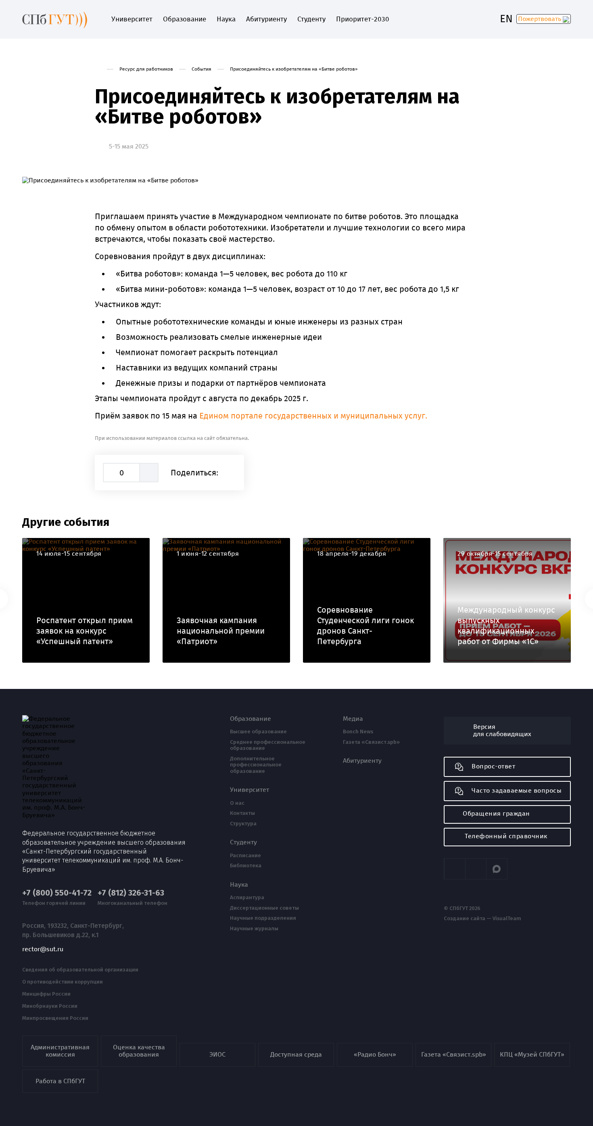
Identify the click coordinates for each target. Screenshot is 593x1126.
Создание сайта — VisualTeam (482, 918)
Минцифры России (46, 994)
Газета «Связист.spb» (371, 742)
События (201, 69)
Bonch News (358, 731)
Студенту (311, 19)
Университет (131, 19)
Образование (184, 19)
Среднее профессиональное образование (267, 745)
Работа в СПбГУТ (60, 1081)
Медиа (353, 718)
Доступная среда (296, 1054)
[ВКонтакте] (231, 472)
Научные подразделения (263, 918)
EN (506, 19)
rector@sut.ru (42, 949)
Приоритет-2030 (362, 19)
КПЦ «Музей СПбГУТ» (532, 1054)
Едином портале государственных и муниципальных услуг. (313, 416)
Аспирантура (247, 897)
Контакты (242, 813)
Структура (243, 823)
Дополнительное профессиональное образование (256, 765)
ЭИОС (217, 1054)
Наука (226, 19)
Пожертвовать (540, 19)
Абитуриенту (266, 19)
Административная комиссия (60, 1050)
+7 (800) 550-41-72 (57, 893)
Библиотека (245, 865)
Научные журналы (254, 928)
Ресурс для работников (146, 69)
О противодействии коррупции (62, 982)
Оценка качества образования (139, 1050)
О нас (237, 803)
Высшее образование (258, 731)
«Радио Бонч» (375, 1054)
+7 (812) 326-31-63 (131, 893)
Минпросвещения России (55, 1018)
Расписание (245, 855)
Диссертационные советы (264, 908)
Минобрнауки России (49, 1006)
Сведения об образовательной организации (80, 970)
